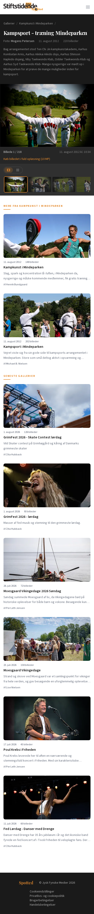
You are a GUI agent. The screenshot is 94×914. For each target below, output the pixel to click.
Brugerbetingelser (42, 900)
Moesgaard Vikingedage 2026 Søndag (32, 591)
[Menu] (88, 7)
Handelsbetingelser (43, 905)
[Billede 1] (15, 184)
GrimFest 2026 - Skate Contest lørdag (32, 437)
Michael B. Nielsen (16, 364)
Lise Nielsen (13, 687)
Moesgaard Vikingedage (22, 670)
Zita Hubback (14, 454)
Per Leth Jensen (15, 608)
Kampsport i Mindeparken (23, 346)
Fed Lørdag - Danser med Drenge (28, 828)
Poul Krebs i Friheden (19, 749)
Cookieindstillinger (42, 891)
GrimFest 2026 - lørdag (20, 516)
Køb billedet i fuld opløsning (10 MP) (26, 159)
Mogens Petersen (22, 41)
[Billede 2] (39, 184)
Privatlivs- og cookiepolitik (47, 896)
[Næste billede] (88, 115)
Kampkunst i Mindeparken (36, 23)
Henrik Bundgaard (16, 284)
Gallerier (9, 23)
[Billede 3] (63, 184)
